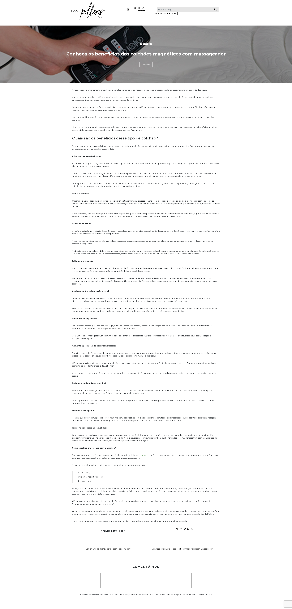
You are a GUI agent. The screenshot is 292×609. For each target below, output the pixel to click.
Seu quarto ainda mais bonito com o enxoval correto (110, 549)
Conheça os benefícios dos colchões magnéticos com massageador (182, 549)
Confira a (139, 9)
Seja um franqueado (165, 14)
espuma (142, 455)
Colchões (146, 65)
